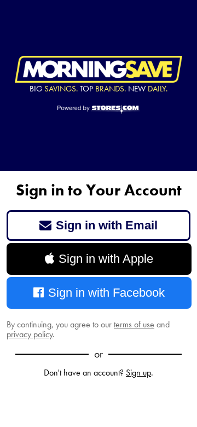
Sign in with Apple (106, 259)
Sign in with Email (107, 225)
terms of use (134, 324)
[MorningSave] (98, 69)
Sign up (138, 372)
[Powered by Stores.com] (98, 110)
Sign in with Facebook (106, 292)
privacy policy (30, 334)
